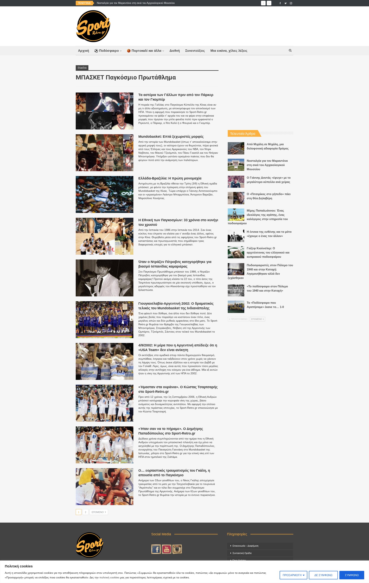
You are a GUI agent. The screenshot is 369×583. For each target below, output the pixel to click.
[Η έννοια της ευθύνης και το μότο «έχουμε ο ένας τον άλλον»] (236, 236)
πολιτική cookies (109, 577)
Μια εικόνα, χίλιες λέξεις (228, 51)
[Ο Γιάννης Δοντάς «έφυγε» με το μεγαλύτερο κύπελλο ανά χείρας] (236, 182)
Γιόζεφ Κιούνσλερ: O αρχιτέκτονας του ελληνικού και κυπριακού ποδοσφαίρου (268, 252)
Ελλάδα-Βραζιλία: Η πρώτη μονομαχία (169, 178)
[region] (184, 571)
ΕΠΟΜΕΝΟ (98, 512)
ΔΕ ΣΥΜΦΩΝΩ (323, 575)
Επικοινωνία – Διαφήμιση (245, 546)
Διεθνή (175, 51)
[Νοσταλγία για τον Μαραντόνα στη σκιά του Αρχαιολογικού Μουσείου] (236, 165)
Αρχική (83, 51)
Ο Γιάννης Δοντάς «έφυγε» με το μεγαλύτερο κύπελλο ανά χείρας (133, 3)
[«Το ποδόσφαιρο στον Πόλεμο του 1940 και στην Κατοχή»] (236, 290)
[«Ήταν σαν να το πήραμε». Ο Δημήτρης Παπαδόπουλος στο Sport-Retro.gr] (104, 444)
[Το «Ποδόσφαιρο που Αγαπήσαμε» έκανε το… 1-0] (236, 307)
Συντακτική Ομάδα (242, 553)
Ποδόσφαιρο (109, 51)
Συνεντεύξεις (195, 51)
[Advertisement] (222, 25)
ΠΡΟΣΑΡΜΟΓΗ (292, 575)
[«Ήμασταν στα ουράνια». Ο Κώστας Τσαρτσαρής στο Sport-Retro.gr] (104, 403)
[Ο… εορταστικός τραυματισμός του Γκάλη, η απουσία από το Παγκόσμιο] (104, 486)
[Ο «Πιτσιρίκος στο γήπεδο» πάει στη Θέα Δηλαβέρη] (236, 198)
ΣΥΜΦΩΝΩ (352, 575)
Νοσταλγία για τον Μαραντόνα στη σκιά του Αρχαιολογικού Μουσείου (267, 165)
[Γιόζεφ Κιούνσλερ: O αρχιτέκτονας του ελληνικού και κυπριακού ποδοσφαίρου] (236, 252)
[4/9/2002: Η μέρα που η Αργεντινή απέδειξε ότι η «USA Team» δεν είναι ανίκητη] (104, 361)
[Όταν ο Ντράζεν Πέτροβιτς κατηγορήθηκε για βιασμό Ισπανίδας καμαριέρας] (104, 277)
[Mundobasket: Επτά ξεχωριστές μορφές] (104, 152)
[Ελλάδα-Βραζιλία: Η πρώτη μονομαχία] (104, 194)
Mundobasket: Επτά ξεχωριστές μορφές (171, 136)
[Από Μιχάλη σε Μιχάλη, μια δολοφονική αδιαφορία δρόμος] (236, 148)
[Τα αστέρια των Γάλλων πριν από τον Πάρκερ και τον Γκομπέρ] (104, 111)
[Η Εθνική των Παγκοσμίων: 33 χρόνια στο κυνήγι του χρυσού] (104, 236)
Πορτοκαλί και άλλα (146, 51)
